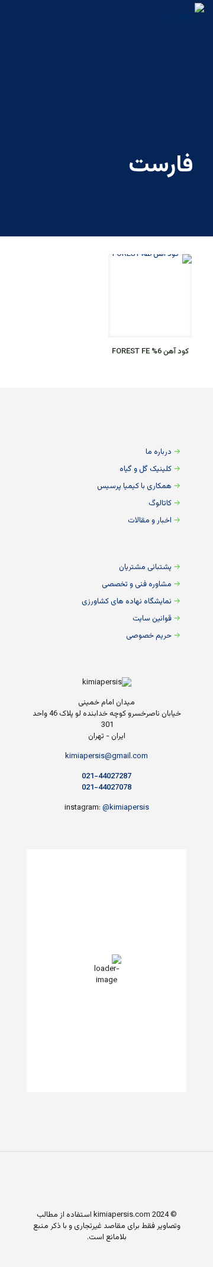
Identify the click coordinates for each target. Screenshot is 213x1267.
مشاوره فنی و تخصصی (137, 584)
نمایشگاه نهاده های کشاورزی (127, 601)
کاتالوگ (160, 503)
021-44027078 (106, 788)
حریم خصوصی (149, 636)
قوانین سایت (152, 619)
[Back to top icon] (106, 1176)
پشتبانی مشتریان (145, 567)
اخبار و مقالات (150, 521)
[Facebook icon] (67, 1203)
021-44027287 (106, 776)
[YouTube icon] (55, 1203)
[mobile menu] (22, 18)
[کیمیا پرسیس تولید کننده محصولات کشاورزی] (182, 18)
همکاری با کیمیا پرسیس (134, 486)
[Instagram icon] (42, 1203)
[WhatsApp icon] (80, 1203)
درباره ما (159, 452)
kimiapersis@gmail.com (106, 756)
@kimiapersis (125, 808)
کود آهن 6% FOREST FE (150, 352)
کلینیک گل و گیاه (146, 469)
